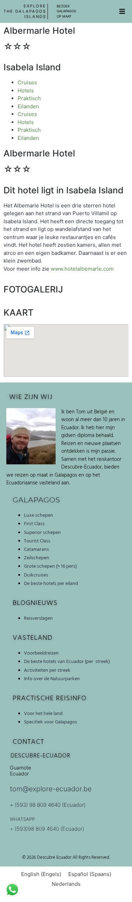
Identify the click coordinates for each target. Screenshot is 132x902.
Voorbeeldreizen (41, 653)
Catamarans (36, 549)
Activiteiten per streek (47, 670)
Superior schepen (42, 532)
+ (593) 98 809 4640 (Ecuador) (48, 804)
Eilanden (28, 106)
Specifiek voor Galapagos (50, 722)
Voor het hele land (43, 713)
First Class (34, 523)
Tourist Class (37, 541)
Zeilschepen (36, 557)
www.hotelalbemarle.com (82, 268)
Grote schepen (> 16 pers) (50, 566)
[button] (122, 11)
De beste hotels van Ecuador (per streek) (67, 661)
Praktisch (29, 98)
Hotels (26, 90)
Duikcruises (36, 575)
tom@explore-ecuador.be (51, 789)
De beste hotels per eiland (51, 583)
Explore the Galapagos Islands (25, 11)
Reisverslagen (38, 618)
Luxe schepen (38, 515)
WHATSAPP (22, 819)
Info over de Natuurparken (52, 678)
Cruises (27, 82)
